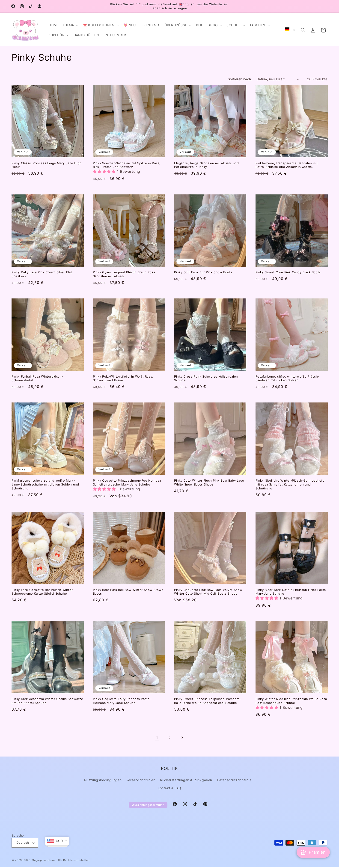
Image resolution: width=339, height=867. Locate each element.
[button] (69, 25)
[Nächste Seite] (182, 738)
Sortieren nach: (240, 79)
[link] (157, 738)
